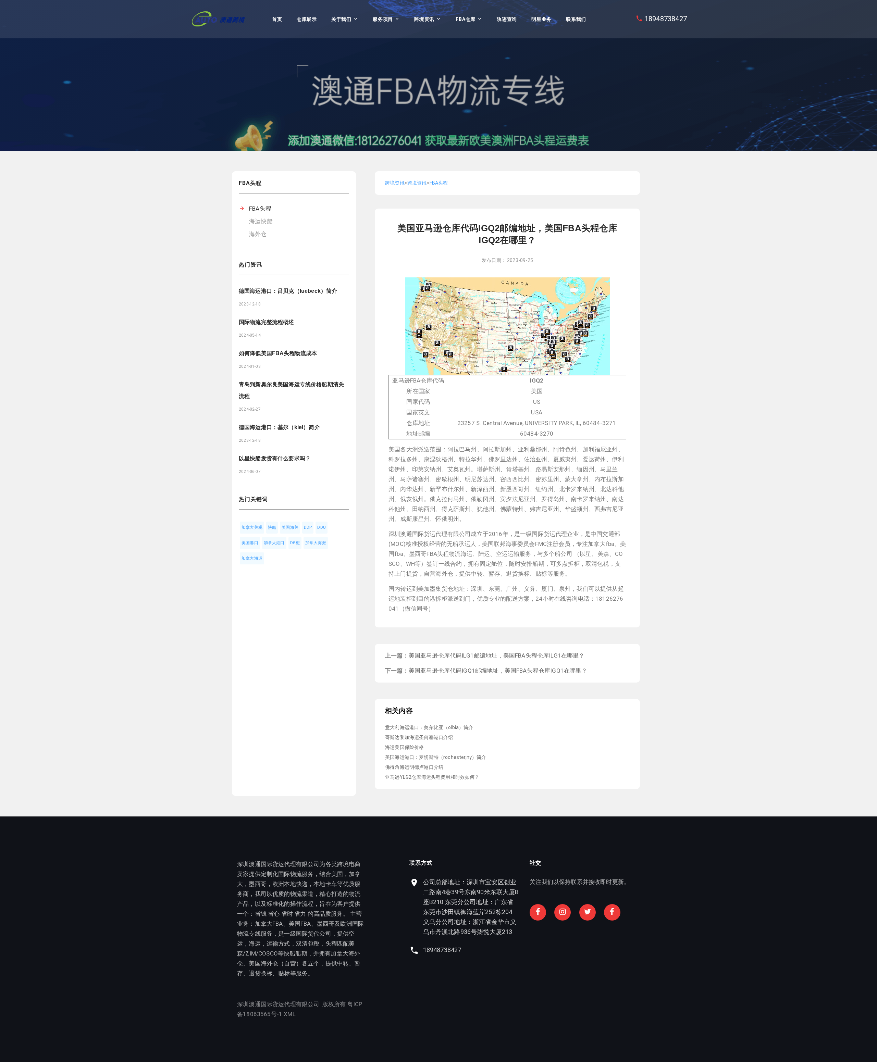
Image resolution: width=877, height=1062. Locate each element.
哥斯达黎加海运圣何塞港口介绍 (419, 737)
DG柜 (295, 542)
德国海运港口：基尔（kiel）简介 (279, 427)
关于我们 (341, 19)
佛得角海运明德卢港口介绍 (414, 767)
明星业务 (541, 19)
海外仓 (258, 233)
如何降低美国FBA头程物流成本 (278, 353)
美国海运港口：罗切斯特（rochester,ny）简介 (435, 757)
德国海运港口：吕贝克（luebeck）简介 (288, 291)
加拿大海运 (252, 558)
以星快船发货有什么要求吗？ (275, 458)
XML (290, 1014)
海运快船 (261, 221)
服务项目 (383, 19)
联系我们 (576, 19)
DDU (321, 527)
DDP (308, 527)
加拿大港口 (274, 542)
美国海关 (290, 527)
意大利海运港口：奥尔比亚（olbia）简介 (429, 727)
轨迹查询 (507, 19)
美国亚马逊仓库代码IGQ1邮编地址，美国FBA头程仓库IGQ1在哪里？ (498, 670)
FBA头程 (260, 208)
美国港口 (250, 542)
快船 (272, 527)
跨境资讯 (424, 19)
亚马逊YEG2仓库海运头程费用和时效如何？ (432, 777)
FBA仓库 (465, 19)
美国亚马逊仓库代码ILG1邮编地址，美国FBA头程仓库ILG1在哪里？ (497, 655)
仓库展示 (307, 19)
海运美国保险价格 (404, 747)
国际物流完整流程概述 (266, 322)
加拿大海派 (315, 542)
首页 (277, 19)
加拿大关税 (252, 527)
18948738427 (666, 19)
